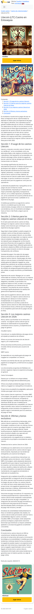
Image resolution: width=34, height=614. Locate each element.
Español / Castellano (22, 1)
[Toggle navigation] (4, 7)
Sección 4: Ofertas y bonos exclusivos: (15, 111)
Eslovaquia (18, 3)
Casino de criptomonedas (19, 11)
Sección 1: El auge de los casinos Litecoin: (16, 101)
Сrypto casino (5, 11)
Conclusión (7, 113)
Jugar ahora (17, 60)
